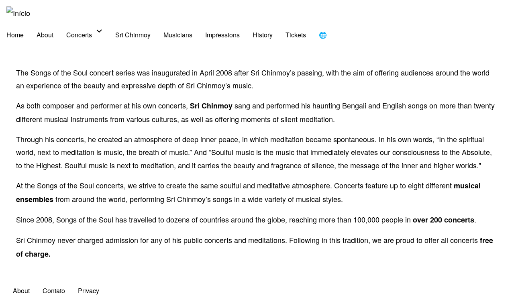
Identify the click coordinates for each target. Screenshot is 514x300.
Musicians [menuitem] (177, 34)
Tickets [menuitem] (296, 34)
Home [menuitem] (15, 34)
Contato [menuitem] (54, 290)
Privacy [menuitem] (88, 290)
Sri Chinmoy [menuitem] (133, 34)
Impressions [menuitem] (222, 34)
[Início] (18, 13)
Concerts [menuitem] (79, 34)
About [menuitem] (45, 34)
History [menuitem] (263, 34)
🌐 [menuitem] (323, 34)
